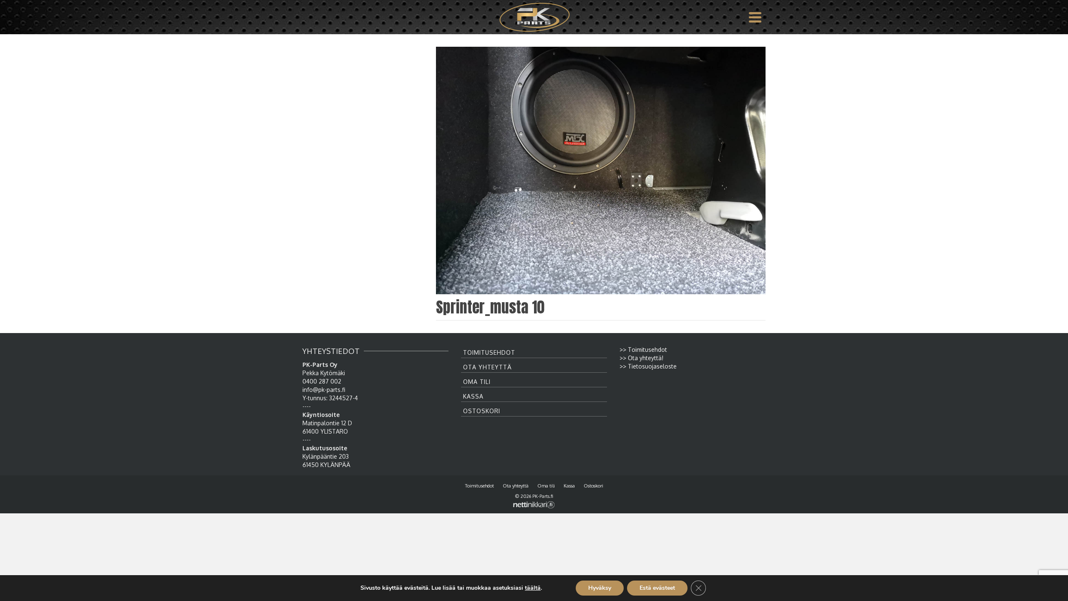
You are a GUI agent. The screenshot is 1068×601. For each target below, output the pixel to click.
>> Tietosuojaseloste (648, 366)
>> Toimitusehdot (643, 349)
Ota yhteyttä (487, 367)
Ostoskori (481, 410)
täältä (533, 588)
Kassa (473, 396)
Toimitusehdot (489, 352)
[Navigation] (755, 17)
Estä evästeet (657, 588)
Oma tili (477, 381)
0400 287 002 (321, 381)
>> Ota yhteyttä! (641, 357)
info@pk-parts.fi (323, 389)
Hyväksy (599, 588)
